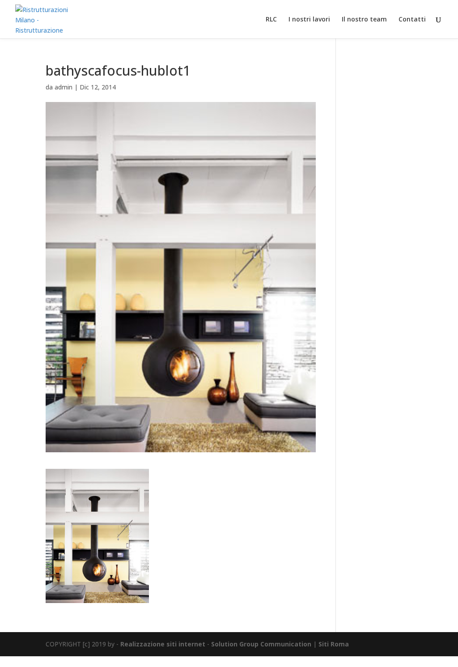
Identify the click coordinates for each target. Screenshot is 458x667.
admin (63, 87)
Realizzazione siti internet (162, 644)
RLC (271, 19)
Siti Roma (333, 644)
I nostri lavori (309, 19)
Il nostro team (364, 19)
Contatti (412, 19)
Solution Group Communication (261, 644)
